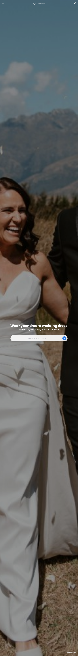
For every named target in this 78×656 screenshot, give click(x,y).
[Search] (75, 3)
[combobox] (39, 338)
